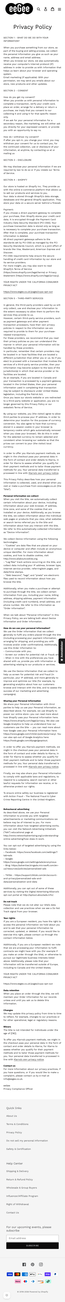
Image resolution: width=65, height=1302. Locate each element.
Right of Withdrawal (17, 1204)
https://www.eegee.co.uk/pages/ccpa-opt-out (28, 291)
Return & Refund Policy (19, 1179)
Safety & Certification (18, 1149)
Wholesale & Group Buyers (21, 1187)
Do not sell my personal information (27, 1140)
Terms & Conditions (17, 1124)
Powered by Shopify (39, 1292)
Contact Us (12, 1212)
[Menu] (59, 9)
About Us (11, 1116)
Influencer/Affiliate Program (22, 1196)
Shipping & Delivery (17, 1171)
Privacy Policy (14, 1132)
